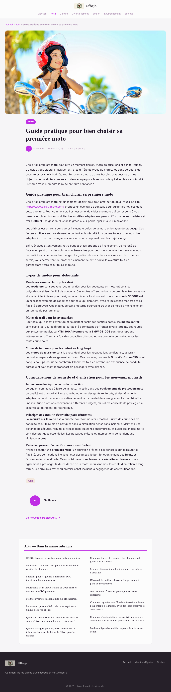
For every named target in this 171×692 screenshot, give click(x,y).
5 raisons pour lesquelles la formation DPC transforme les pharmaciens (48, 578)
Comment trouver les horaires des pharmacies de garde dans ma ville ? (115, 559)
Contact (161, 662)
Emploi (96, 13)
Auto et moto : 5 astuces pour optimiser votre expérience (113, 593)
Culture (64, 13)
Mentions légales (144, 662)
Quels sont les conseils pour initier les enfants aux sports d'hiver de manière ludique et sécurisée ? (52, 619)
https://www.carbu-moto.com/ (45, 206)
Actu (53, 13)
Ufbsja (91, 6)
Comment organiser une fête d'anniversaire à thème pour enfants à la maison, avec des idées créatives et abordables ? (117, 606)
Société (129, 13)
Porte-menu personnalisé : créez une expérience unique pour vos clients (51, 608)
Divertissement (80, 13)
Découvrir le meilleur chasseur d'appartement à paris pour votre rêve (114, 582)
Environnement (112, 13)
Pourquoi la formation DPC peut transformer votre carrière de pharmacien (52, 567)
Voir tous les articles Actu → (43, 517)
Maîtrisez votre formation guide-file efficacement (51, 598)
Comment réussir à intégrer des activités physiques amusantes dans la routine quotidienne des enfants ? (117, 618)
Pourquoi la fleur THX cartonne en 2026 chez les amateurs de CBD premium (51, 589)
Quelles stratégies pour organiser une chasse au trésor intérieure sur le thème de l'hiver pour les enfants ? (50, 632)
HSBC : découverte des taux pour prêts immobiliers (53, 557)
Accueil (42, 13)
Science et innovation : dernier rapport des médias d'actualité (116, 570)
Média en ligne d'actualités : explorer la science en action (116, 630)
